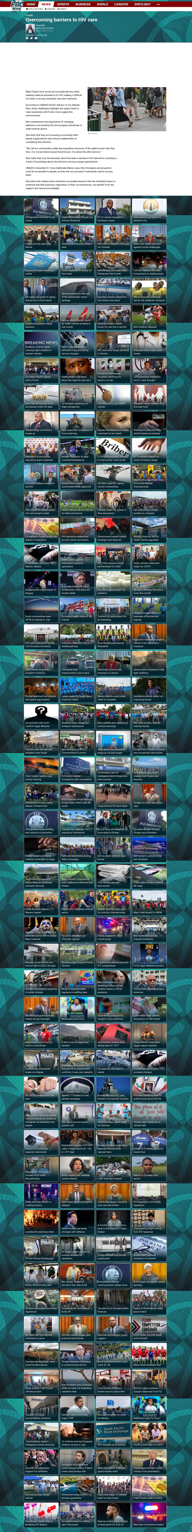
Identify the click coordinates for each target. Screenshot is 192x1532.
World (102, 4)
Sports (63, 4)
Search (62, 9)
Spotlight (142, 4)
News (46, 4)
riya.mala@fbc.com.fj (45, 31)
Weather (51, 9)
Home (31, 4)
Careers (121, 4)
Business (82, 4)
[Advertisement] (96, 63)
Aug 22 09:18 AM (35, 9)
